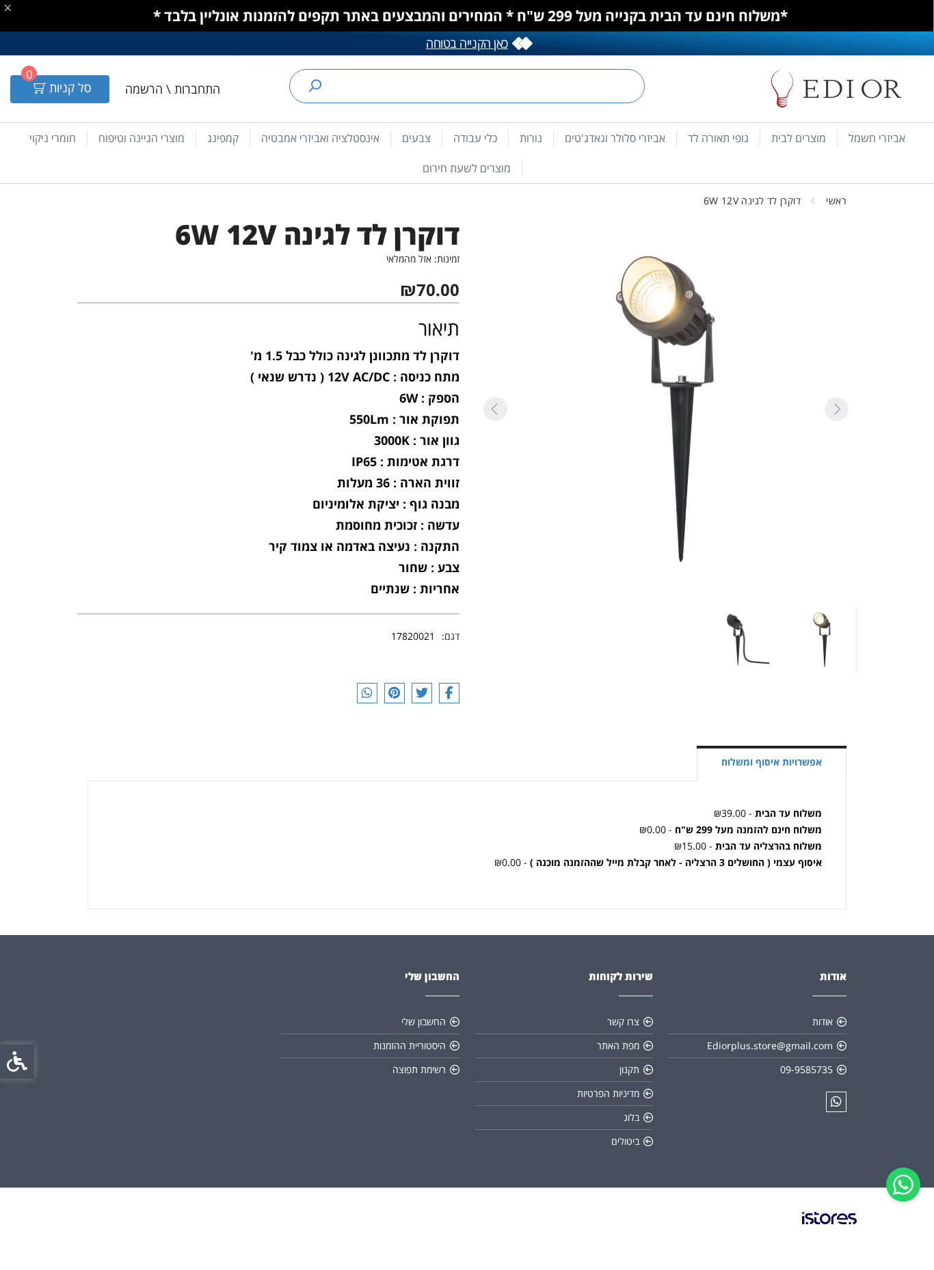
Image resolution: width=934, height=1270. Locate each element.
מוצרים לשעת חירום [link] (467, 168)
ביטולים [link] (625, 1141)
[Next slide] (495, 409)
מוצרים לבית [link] (798, 138)
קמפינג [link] (223, 138)
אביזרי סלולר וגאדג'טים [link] (615, 138)
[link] (903, 1184)
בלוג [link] (631, 1117)
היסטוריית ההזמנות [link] (409, 1045)
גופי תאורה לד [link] (718, 138)
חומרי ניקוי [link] (52, 138)
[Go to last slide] (836, 409)
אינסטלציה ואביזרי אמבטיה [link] (320, 138)
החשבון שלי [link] (423, 1021)
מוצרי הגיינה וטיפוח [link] (141, 138)
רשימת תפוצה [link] (419, 1069)
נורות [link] (531, 138)
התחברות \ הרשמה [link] (172, 89)
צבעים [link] (416, 138)
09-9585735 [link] (806, 1069)
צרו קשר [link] (623, 1021)
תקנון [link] (629, 1069)
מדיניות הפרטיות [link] (608, 1093)
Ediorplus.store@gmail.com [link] (770, 1045)
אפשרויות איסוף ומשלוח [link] (771, 761)
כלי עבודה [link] (475, 138)
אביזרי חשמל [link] (877, 138)
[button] (822, 640)
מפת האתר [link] (618, 1045)
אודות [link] (822, 1021)
